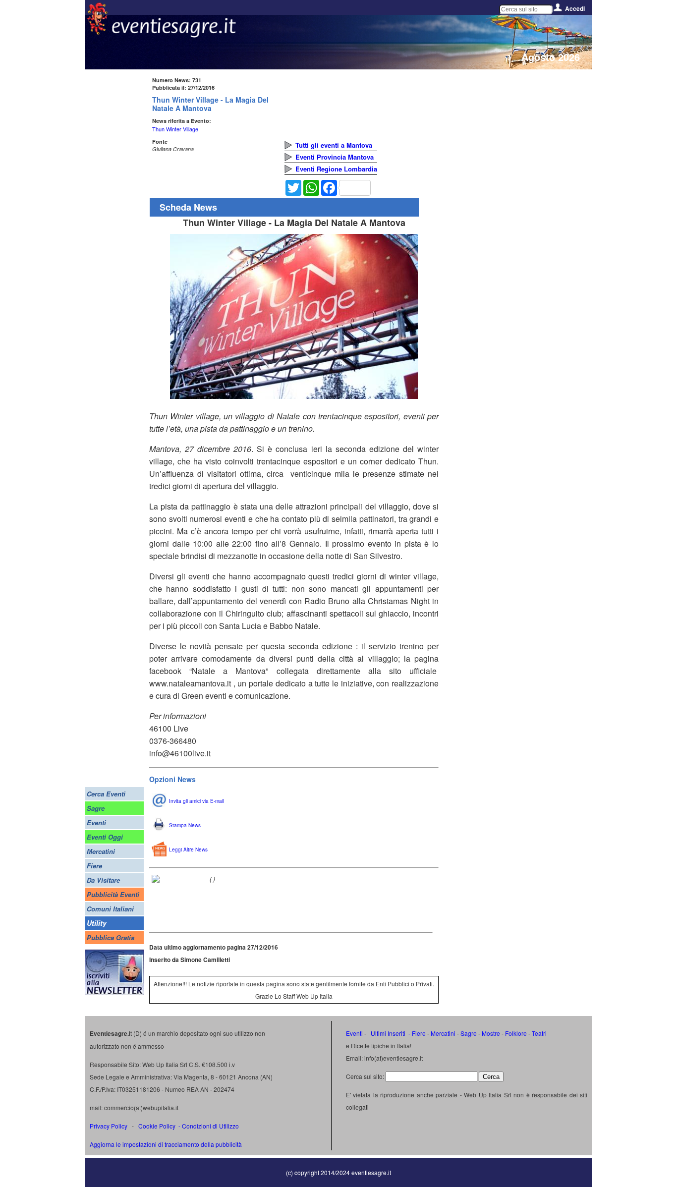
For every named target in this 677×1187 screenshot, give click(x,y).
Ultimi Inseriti (387, 1033)
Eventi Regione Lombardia (336, 168)
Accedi (575, 8)
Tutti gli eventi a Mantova (333, 145)
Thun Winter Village (175, 129)
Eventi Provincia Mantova (334, 157)
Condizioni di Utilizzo (210, 1126)
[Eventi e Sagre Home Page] (97, 32)
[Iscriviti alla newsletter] (114, 992)
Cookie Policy (156, 1126)
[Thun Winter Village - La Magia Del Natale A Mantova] (294, 395)
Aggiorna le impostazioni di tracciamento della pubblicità (166, 1144)
